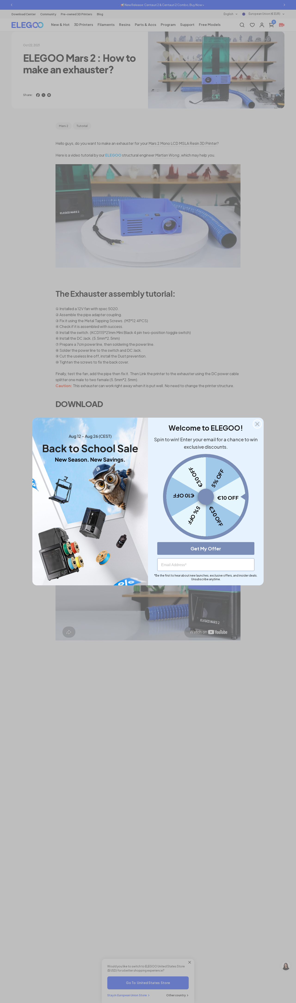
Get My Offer (206, 548)
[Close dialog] (257, 424)
